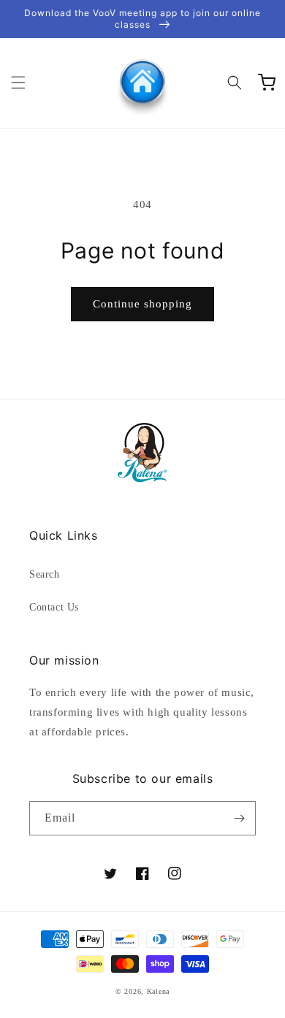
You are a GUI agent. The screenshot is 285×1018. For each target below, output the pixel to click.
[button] (18, 82)
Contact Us (54, 607)
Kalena (158, 991)
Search (44, 574)
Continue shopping (142, 304)
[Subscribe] (239, 818)
